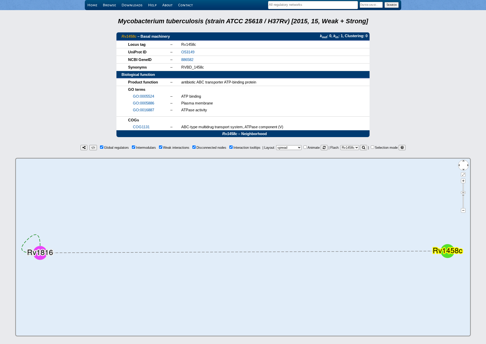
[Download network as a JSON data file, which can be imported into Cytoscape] (93, 147)
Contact (185, 5)
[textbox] (313, 5)
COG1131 (141, 127)
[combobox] (313, 5)
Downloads (132, 5)
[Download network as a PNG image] (83, 147)
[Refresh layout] (324, 147)
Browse (109, 5)
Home (92, 5)
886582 (187, 59)
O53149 (187, 52)
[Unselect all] (402, 147)
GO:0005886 (143, 103)
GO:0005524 (143, 96)
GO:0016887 (143, 110)
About (167, 5)
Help (152, 5)
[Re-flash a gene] (363, 147)
